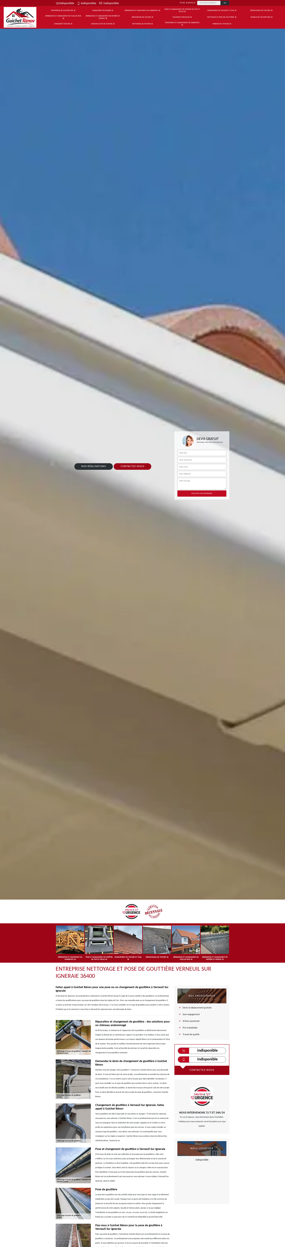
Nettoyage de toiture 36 (142, 24)
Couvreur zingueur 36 (182, 17)
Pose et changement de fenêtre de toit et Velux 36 (182, 10)
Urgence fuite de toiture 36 (103, 24)
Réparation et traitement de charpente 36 (142, 10)
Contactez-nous (132, 466)
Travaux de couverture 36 (261, 17)
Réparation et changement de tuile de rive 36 (63, 17)
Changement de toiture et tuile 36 (221, 10)
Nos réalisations (93, 466)
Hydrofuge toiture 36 (222, 24)
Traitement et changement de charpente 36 (182, 24)
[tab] (142, 525)
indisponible (66, 3)
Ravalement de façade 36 (102, 10)
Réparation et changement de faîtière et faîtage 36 (103, 17)
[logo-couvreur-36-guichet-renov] (20, 17)
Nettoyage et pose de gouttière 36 (221, 17)
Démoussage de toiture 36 (261, 10)
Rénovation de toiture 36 (142, 17)
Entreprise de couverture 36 (63, 10)
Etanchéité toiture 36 (63, 24)
